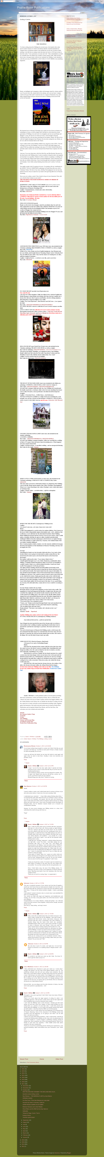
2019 (23, 1079)
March (25, 1133)
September (26, 1120)
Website (22, 712)
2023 (23, 1071)
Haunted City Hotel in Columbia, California (33, 1102)
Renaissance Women (30, 746)
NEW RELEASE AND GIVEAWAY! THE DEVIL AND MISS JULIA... (39, 1091)
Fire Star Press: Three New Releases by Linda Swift (36, 1100)
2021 (23, 1075)
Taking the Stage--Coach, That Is (31, 1113)
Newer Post (24, 1059)
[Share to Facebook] (49, 737)
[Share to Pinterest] (51, 737)
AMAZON (29, 259)
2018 (23, 1081)
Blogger (69, 1153)
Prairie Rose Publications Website (75, 111)
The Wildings (23, 718)
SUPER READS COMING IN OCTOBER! (33, 1104)
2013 (23, 1146)
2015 (23, 1142)
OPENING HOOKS (27, 1098)
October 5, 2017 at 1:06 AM (41, 966)
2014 (23, 1144)
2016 (23, 1140)
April (24, 1130)
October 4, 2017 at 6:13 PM (46, 765)
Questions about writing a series (31, 1094)
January (25, 1137)
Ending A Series (27, 1115)
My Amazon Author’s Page (27, 714)
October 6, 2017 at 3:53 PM (41, 943)
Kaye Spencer (28, 786)
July (24, 1124)
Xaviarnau (57, 1153)
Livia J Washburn (28, 966)
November (26, 1087)
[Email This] (45, 737)
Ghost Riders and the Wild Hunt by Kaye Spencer (35, 1109)
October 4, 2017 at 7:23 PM (46, 824)
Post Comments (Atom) (33, 1062)
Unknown (26, 883)
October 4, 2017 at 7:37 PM (37, 883)
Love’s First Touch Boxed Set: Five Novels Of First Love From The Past (75, 49)
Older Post (59, 1059)
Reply (25, 759)
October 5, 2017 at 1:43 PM (42, 993)
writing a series (48, 738)
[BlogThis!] (46, 737)
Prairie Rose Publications (33, 7)
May (24, 1128)
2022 (23, 1073)
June (24, 1126)
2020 (23, 1077)
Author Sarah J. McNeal (30, 738)
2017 (23, 1083)
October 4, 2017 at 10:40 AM (43, 746)
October (25, 1090)
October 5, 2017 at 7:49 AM (46, 913)
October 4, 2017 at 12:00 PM (39, 786)
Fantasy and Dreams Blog (27, 720)
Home (42, 1059)
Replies (27, 763)
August (25, 1122)
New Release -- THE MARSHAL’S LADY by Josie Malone (37, 1096)
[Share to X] (48, 737)
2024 (23, 1069)
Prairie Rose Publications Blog (28, 723)
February (25, 1135)
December (26, 1085)
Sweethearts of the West (26, 721)
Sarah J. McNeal (32, 765)
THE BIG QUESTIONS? (29, 1117)
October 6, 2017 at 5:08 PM (46, 954)
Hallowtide (25, 1111)
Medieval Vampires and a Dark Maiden (33, 1106)
